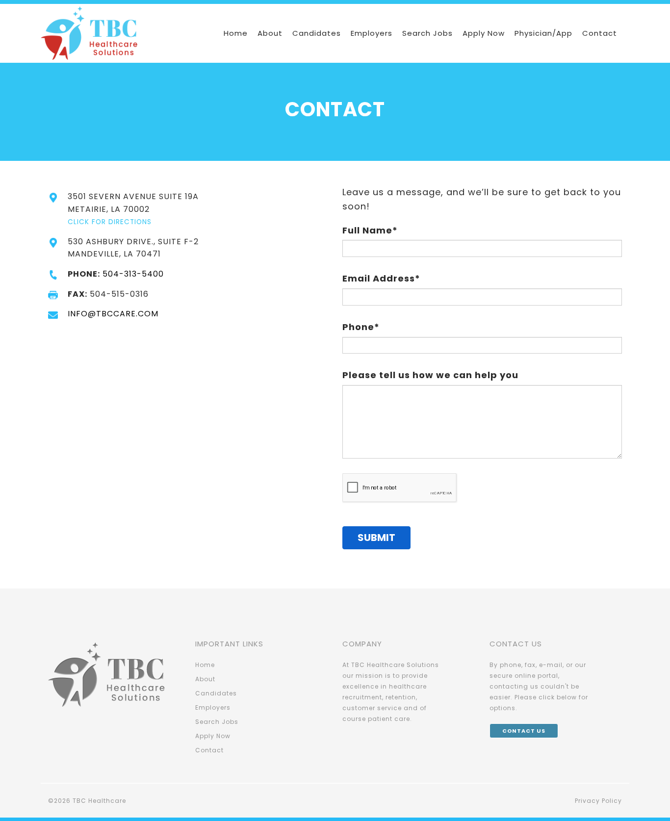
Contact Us (523, 731)
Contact (599, 33)
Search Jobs (427, 33)
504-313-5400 (133, 274)
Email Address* (381, 278)
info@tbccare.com (113, 313)
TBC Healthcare (99, 800)
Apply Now (484, 33)
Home (236, 33)
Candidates (316, 33)
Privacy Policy (598, 800)
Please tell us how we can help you (430, 375)
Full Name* (370, 230)
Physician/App (543, 33)
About (270, 33)
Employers (371, 33)
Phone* (361, 327)
